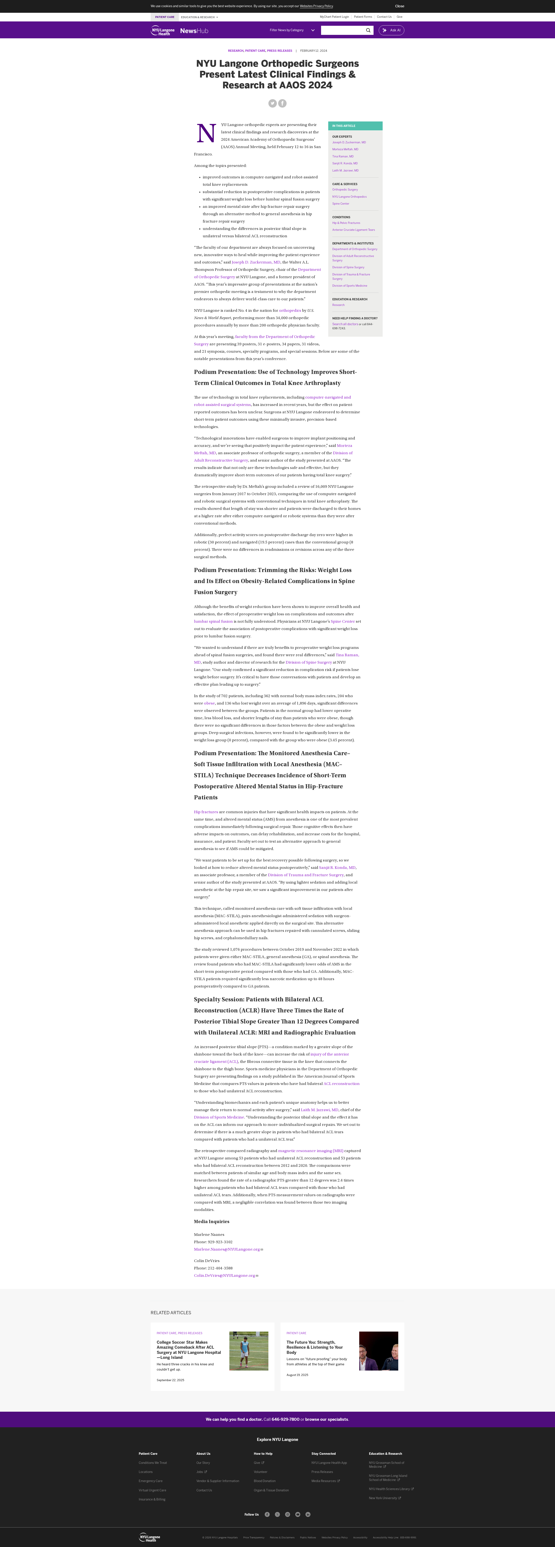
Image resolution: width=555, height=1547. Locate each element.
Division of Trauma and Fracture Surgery (306, 875)
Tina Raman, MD (343, 156)
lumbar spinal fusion (213, 622)
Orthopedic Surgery (345, 189)
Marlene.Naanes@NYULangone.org (227, 1250)
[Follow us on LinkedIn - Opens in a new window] (307, 1514)
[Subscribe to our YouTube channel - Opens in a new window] (297, 1514)
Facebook (282, 103)
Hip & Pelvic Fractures (346, 223)
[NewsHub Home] (194, 30)
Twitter (272, 103)
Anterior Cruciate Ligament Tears (353, 229)
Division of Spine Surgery (348, 267)
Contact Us (384, 16)
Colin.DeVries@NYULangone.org (224, 1276)
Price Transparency (253, 1537)
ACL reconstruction (342, 1084)
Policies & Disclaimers (282, 1537)
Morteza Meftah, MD (345, 149)
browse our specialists (326, 1419)
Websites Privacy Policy (335, 1537)
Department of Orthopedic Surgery (354, 249)
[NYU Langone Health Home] (163, 30)
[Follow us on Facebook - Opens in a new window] (267, 1514)
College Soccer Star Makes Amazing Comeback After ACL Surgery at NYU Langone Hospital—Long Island (189, 1350)
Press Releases (279, 50)
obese (209, 704)
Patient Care (255, 50)
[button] (399, 6)
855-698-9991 (408, 1537)
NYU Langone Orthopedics (349, 196)
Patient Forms (363, 16)
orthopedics (290, 311)
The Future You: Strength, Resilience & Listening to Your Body (315, 1347)
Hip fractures (206, 812)
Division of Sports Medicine (349, 285)
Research (235, 50)
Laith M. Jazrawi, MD (345, 170)
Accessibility (360, 1537)
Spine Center (340, 203)
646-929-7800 (286, 1419)
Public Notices (308, 1537)
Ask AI (395, 30)
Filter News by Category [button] (287, 30)
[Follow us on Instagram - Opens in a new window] (287, 1514)
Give (399, 16)
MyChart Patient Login (334, 16)
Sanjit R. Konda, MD (345, 163)
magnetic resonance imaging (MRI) (310, 1151)
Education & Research (198, 17)
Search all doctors (345, 324)
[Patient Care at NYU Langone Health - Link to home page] (149, 1537)
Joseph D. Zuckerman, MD (349, 142)
